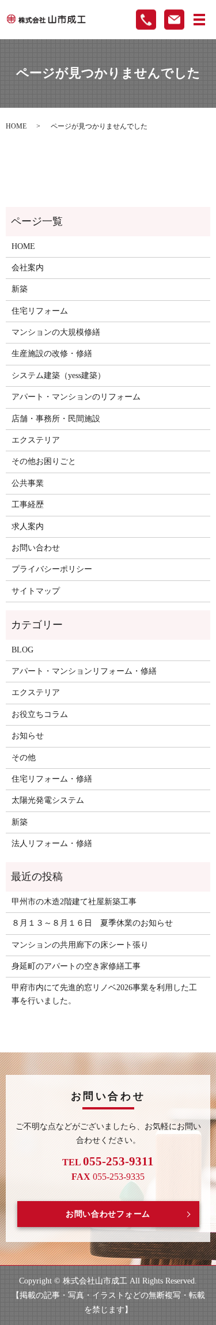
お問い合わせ (36, 547)
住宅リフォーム (40, 311)
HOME (16, 126)
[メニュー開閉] (199, 19)
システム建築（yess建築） (58, 375)
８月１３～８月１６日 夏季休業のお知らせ (92, 923)
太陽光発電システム (48, 800)
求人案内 (28, 526)
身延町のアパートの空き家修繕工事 (76, 966)
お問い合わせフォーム (108, 1214)
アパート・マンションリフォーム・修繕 (84, 671)
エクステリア (36, 440)
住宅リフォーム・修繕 (52, 779)
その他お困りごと (44, 461)
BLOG (22, 649)
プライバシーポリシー (52, 569)
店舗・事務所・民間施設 (56, 418)
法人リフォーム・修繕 (52, 843)
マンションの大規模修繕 (56, 332)
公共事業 (28, 483)
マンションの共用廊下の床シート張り (80, 945)
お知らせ (28, 735)
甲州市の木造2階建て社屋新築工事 (74, 901)
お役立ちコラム (40, 714)
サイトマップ (36, 591)
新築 (20, 289)
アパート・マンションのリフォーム (76, 396)
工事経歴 (28, 504)
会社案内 (28, 267)
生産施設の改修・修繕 (52, 353)
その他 (24, 757)
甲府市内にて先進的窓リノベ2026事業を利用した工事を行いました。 (104, 994)
